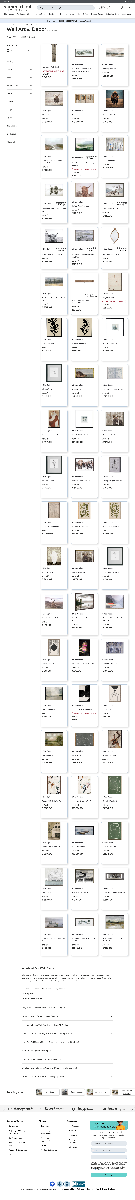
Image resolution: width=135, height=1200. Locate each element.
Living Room (41, 14)
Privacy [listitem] (80, 1189)
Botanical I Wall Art (80, 526)
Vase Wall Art (47, 572)
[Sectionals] (39, 1092)
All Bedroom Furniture (127, 1092)
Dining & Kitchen (67, 14)
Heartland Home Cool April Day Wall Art (113, 939)
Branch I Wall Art (49, 343)
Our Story (45, 1126)
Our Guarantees (15, 1138)
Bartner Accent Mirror (111, 254)
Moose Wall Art (48, 114)
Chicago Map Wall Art (51, 526)
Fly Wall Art (77, 755)
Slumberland (32, 1189)
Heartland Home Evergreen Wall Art (83, 939)
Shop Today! (85, 21)
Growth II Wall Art (109, 801)
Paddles (75, 114)
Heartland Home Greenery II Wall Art (84, 164)
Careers (44, 1145)
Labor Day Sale (112, 14)
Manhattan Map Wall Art (112, 389)
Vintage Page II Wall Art (112, 480)
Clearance (126, 14)
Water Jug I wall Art (50, 434)
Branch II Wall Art (79, 343)
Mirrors (39, 998)
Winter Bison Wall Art (81, 480)
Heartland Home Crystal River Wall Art (52, 161)
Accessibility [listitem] (68, 1189)
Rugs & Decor (97, 14)
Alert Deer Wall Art (110, 208)
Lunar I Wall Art (48, 663)
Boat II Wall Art (78, 846)
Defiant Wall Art (108, 114)
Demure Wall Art (109, 755)
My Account (74, 1126)
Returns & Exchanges (18, 1150)
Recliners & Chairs (24, 14)
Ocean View (77, 389)
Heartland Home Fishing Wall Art (84, 619)
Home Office (83, 14)
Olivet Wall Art (48, 755)
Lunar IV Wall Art (109, 709)
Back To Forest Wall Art (51, 618)
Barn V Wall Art (48, 892)
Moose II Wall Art (109, 434)
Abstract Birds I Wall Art (51, 801)
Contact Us (13, 1126)
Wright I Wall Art (109, 297)
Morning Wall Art (109, 68)
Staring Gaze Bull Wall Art (52, 254)
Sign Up (108, 1174)
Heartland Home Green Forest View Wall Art (81, 69)
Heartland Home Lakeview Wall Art (83, 255)
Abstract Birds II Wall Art (82, 801)
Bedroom (53, 14)
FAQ (10, 1154)
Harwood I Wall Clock (50, 67)
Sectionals (50, 1092)
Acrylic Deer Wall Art (80, 892)
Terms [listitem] (90, 1189)
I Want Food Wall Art (80, 206)
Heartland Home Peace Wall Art (53, 939)
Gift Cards (73, 1147)
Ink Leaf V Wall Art (49, 480)
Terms (101, 1169)
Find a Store (74, 1130)
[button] (129, 7)
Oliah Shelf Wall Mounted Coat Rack (82, 301)
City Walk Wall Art (109, 663)
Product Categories (49, 1150)
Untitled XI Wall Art (80, 434)
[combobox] (66, 7)
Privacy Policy (94, 1169)
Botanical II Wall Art (110, 526)
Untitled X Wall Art (109, 343)
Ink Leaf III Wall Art (49, 389)
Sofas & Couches (76, 1092)
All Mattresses (101, 1092)
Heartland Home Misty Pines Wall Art (54, 298)
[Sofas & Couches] (65, 1092)
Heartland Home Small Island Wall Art (54, 209)
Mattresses (9, 14)
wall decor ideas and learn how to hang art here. (45, 988)
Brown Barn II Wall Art (51, 846)
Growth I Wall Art (109, 846)
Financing (73, 1135)
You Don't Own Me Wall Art (83, 663)
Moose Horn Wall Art (80, 572)
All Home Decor (28, 998)
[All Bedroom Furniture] (115, 1092)
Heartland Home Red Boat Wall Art (113, 619)
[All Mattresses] (90, 1092)
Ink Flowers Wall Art (110, 572)
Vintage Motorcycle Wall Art (114, 892)
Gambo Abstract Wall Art (82, 709)
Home (9, 24)
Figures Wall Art (109, 160)
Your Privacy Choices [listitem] (105, 1189)
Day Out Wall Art (49, 709)
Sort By (24, 36)
